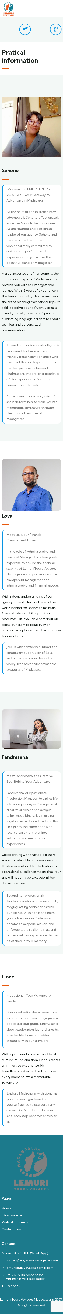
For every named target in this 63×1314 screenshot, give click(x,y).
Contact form (12, 1229)
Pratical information (16, 1222)
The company (12, 1215)
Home (6, 1208)
